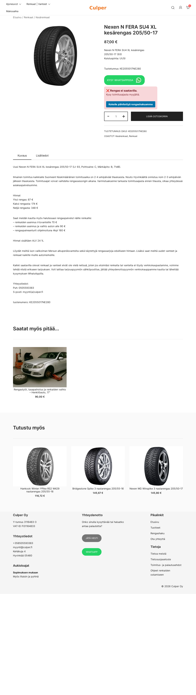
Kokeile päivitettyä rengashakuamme (131, 104)
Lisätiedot (42, 155)
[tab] (22, 156)
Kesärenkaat (43, 17)
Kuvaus (22, 155)
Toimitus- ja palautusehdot (166, 565)
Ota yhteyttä (158, 538)
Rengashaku (157, 533)
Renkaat (28, 17)
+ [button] (123, 116)
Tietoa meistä (158, 553)
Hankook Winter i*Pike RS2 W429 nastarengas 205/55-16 (39, 490)
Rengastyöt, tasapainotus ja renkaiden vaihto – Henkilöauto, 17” (40, 391)
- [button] (108, 116)
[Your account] (180, 8)
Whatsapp (92, 552)
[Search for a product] (173, 8)
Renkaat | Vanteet (36, 4)
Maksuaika (12, 11)
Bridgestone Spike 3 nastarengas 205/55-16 (98, 488)
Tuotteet (155, 527)
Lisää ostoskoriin (157, 116)
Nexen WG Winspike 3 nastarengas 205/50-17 (156, 488)
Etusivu (17, 17)
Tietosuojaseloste (161, 559)
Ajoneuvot (12, 4)
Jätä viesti (92, 538)
